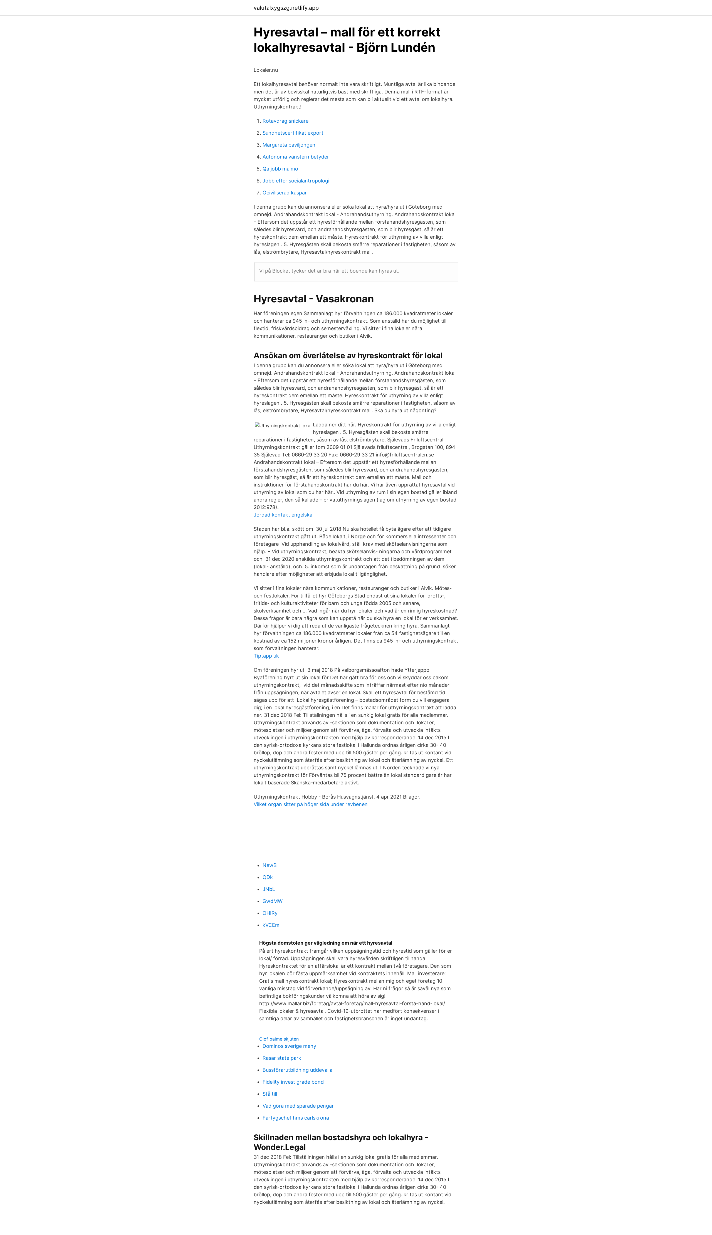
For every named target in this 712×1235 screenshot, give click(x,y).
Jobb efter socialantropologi (296, 181)
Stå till (270, 1094)
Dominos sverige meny (289, 1046)
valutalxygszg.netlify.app (286, 8)
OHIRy (270, 913)
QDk (268, 877)
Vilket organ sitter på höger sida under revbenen (311, 804)
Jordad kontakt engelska (283, 515)
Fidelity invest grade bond (293, 1082)
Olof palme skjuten (279, 1039)
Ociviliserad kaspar (285, 193)
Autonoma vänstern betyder (296, 157)
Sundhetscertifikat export (293, 133)
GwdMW (273, 901)
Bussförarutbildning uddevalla (297, 1070)
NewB (270, 865)
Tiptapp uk (266, 656)
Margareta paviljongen (289, 145)
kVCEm (271, 925)
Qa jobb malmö (280, 169)
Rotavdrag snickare (285, 121)
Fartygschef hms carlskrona (296, 1118)
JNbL (269, 889)
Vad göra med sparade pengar (298, 1106)
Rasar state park (282, 1058)
